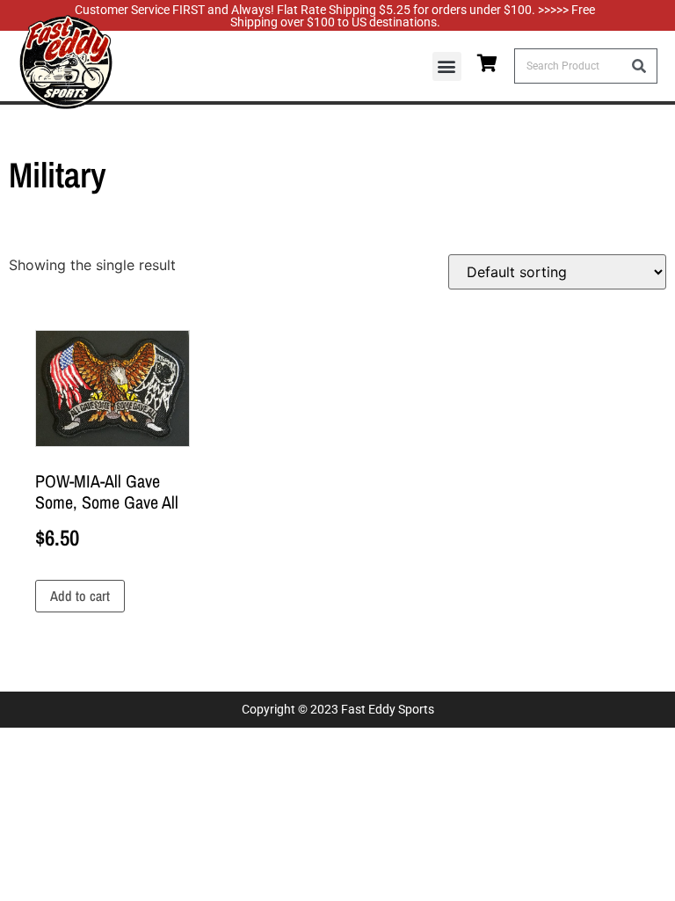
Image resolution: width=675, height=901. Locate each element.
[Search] (639, 66)
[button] (446, 66)
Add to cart (80, 595)
